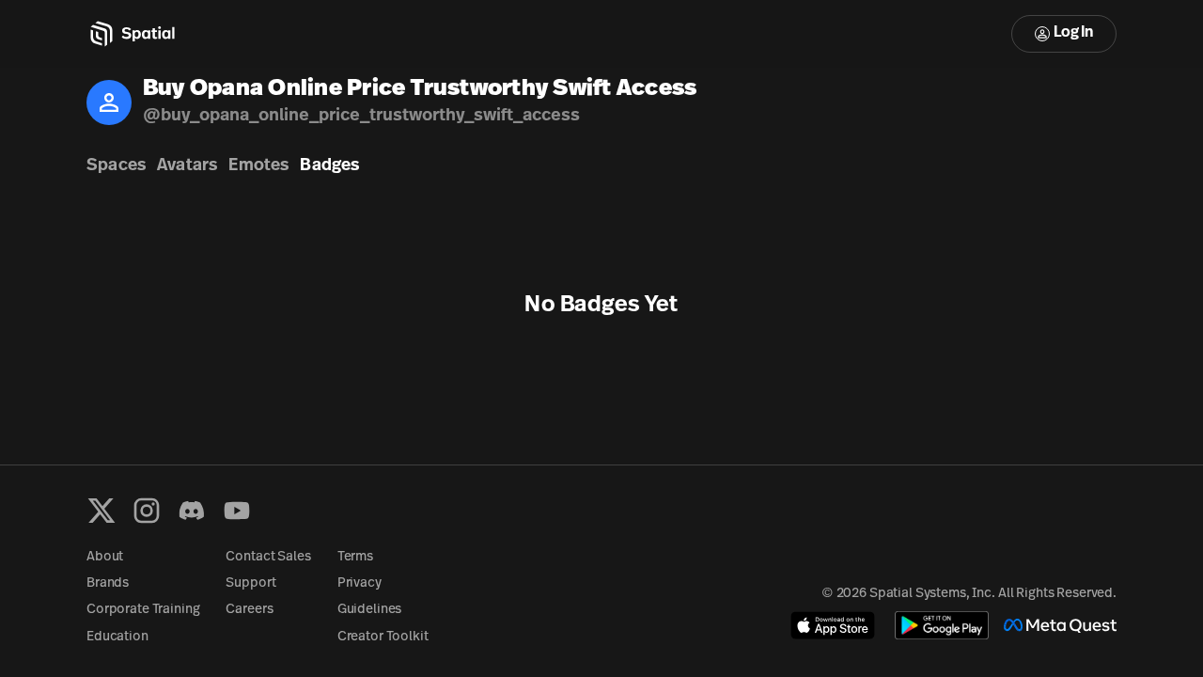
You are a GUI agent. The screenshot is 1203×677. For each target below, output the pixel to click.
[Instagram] (147, 511)
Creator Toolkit (383, 637)
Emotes (258, 166)
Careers (249, 610)
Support (250, 583)
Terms (355, 557)
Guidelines (369, 610)
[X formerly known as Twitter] (101, 511)
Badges (329, 166)
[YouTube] (237, 511)
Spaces (116, 166)
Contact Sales (268, 557)
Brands (107, 583)
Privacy (359, 583)
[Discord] (192, 511)
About (104, 557)
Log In (1073, 32)
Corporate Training (142, 610)
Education (117, 637)
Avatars (187, 166)
